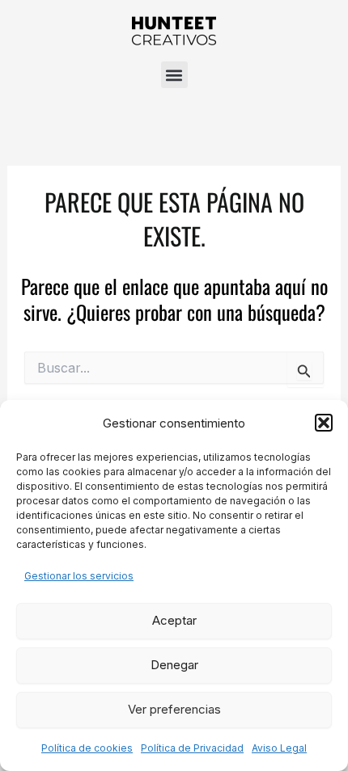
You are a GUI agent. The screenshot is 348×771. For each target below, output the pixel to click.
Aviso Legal (279, 748)
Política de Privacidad (192, 748)
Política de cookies (87, 748)
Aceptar (174, 620)
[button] (324, 423)
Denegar (174, 664)
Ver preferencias (174, 709)
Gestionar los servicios (79, 576)
